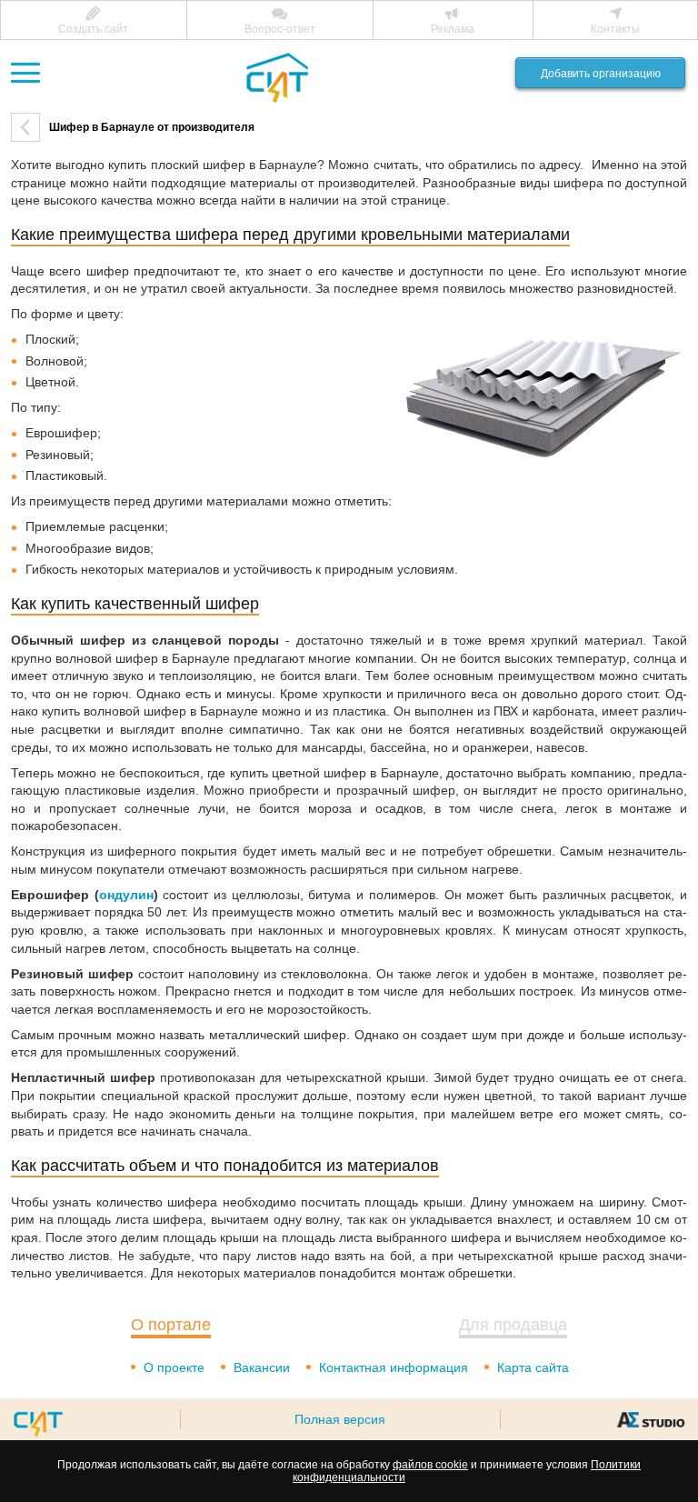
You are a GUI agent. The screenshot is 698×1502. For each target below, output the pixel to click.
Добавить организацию (601, 73)
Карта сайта (533, 1367)
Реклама (452, 29)
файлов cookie (430, 1464)
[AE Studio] (650, 1419)
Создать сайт (93, 29)
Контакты (615, 29)
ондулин (126, 894)
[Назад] (25, 127)
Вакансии (262, 1367)
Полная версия (339, 1419)
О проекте (174, 1367)
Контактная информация (393, 1367)
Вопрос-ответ (279, 29)
